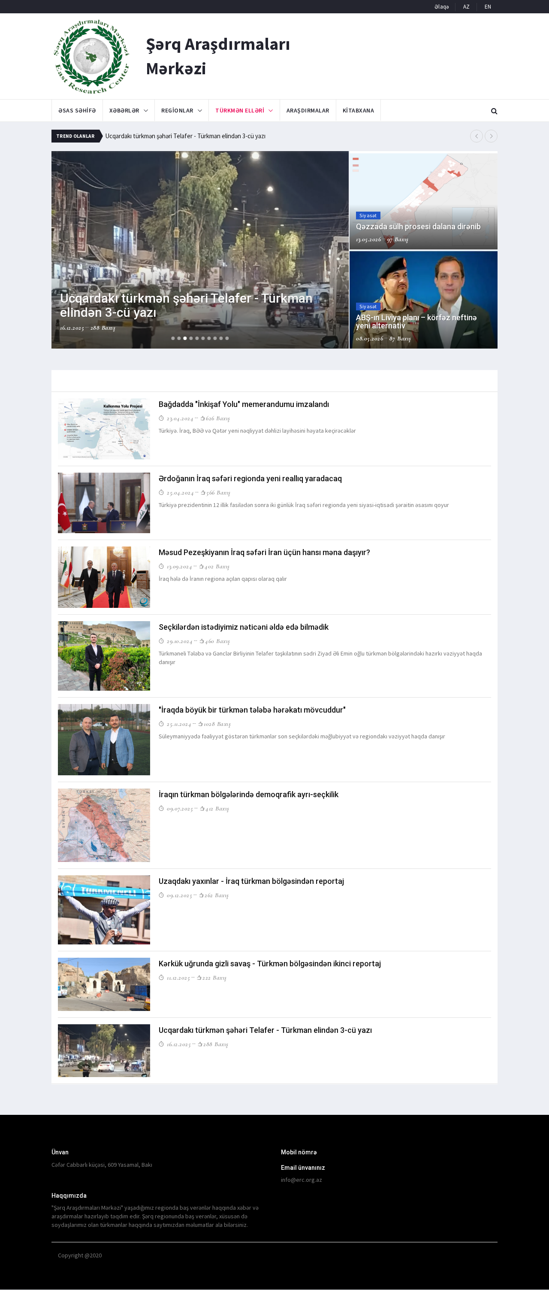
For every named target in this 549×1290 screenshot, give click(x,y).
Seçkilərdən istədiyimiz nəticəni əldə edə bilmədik (244, 626)
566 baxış (218, 492)
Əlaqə (441, 6)
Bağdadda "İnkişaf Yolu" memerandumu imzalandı (244, 404)
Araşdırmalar (308, 110)
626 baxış (218, 418)
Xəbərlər (124, 110)
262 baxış (217, 895)
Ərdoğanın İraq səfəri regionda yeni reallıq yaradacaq (250, 478)
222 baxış (214, 977)
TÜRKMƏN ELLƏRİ (239, 110)
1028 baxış (217, 724)
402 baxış (217, 566)
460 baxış (217, 641)
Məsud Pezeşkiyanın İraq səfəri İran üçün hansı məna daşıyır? (264, 552)
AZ (466, 6)
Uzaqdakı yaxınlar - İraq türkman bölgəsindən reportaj (251, 881)
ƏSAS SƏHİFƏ (77, 110)
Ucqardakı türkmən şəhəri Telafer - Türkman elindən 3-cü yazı (185, 136)
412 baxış (217, 808)
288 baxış (216, 1044)
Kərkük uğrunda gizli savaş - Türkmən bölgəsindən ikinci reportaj (270, 963)
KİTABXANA (358, 110)
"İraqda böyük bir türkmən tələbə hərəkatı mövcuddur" (252, 709)
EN (488, 6)
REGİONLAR (177, 110)
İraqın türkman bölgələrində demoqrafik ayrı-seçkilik (248, 794)
